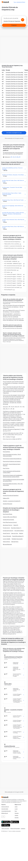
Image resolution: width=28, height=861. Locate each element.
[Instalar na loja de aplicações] (14, 822)
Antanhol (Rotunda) (7, 503)
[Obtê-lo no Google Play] (5, 822)
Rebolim (21, 533)
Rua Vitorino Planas (7, 514)
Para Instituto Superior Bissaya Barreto (12, 458)
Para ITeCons (6, 468)
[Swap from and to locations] (22, 19)
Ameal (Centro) (6, 533)
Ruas (16, 811)
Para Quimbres (6, 451)
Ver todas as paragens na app (14, 132)
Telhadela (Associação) (17, 538)
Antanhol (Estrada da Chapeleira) (10, 495)
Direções (16, 817)
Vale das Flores (14, 541)
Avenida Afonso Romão (8, 519)
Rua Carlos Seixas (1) (16, 527)
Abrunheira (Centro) (7, 525)
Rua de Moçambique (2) (17, 536)
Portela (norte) (6, 527)
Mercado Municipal (7, 544)
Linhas (16, 806)
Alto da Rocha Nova (18, 530)
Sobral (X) (15, 525)
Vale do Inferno (6, 541)
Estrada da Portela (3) (8, 530)
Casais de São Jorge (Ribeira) (10, 516)
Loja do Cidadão (6, 538)
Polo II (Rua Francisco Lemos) (10, 522)
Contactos (23, 828)
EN (3, 816)
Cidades (16, 815)
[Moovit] (5, 2)
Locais (16, 808)
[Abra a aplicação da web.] (5, 825)
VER (24, 241)
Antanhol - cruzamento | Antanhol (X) (11, 501)
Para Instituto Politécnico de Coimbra (11, 461)
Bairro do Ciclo (14, 533)
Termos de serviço (5, 828)
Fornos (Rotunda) (7, 536)
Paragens (17, 813)
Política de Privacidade (15, 828)
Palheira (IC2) (6, 498)
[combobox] (14, 19)
